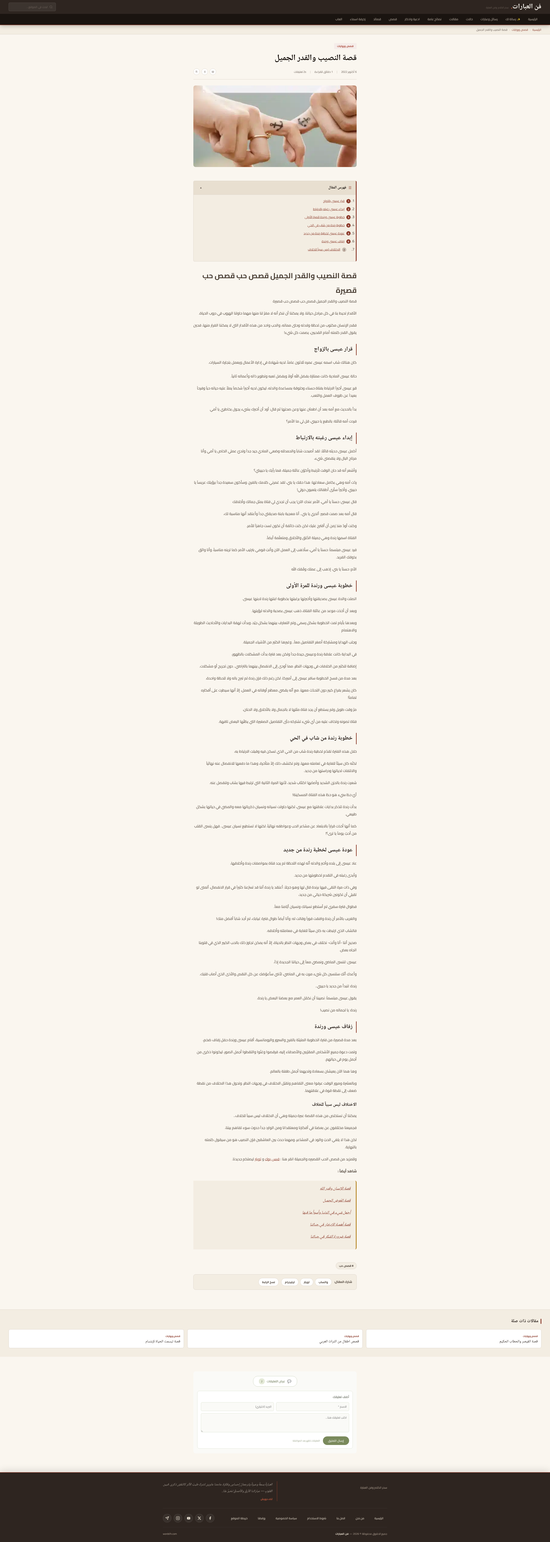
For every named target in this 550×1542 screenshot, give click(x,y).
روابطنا (261, 1518)
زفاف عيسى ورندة (333, 241)
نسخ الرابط (268, 1282)
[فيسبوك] (210, 1518)
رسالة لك (511, 19)
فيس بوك (272, 1159)
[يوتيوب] (188, 1518)
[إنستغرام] (178, 1518)
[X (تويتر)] (199, 1518)
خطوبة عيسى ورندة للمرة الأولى (325, 217)
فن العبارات (342, 1533)
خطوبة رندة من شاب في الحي (326, 225)
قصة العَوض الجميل (337, 1200)
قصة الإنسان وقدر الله (335, 1188)
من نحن (360, 1518)
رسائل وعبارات (489, 19)
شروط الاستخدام (316, 1518)
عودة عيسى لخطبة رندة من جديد (324, 233)
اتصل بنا (340, 1518)
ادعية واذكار (412, 19)
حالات (469, 19)
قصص (393, 19)
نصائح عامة (435, 19)
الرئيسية (533, 19)
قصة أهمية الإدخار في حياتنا (330, 1224)
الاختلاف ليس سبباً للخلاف (324, 249)
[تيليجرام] (167, 1518)
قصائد (377, 19)
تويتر (258, 1159)
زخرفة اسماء (358, 19)
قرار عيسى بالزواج (334, 201)
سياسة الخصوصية (286, 1518)
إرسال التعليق (336, 1440)
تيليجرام (290, 1282)
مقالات (453, 19)
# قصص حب (346, 1265)
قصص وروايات (520, 29)
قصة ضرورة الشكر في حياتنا (330, 1236)
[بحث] (51, 7)
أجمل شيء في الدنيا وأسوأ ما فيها (326, 1212)
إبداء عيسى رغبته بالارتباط (329, 209)
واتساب (323, 1282)
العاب (338, 19)
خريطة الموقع (239, 1518)
